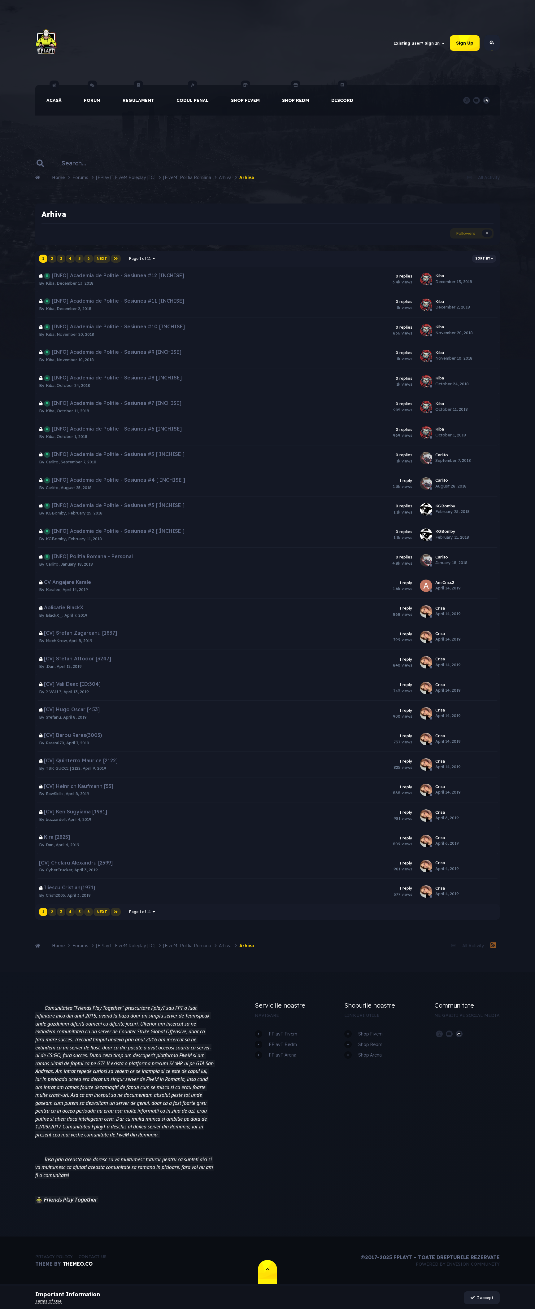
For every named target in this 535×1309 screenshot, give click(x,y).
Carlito (52, 461)
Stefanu (53, 717)
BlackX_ (54, 615)
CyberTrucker (59, 869)
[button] (39, 1200)
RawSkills (54, 793)
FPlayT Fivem (283, 1034)
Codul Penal (192, 100)
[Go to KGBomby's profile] (426, 509)
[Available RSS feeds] (493, 945)
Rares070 (55, 742)
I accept (484, 1297)
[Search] (40, 163)
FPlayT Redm (283, 1044)
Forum (92, 100)
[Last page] (116, 259)
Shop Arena (370, 1055)
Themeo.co (78, 1264)
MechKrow (56, 640)
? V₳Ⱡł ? (53, 691)
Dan (50, 844)
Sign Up (464, 43)
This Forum (125, 163)
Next (102, 258)
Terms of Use (48, 1300)
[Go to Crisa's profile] (426, 611)
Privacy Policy (54, 1256)
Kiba (50, 283)
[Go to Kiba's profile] (426, 279)
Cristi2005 (55, 895)
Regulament (138, 100)
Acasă (54, 100)
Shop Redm (295, 100)
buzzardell (56, 819)
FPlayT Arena (282, 1055)
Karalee (53, 589)
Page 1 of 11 (141, 258)
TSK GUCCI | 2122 (63, 768)
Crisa (440, 608)
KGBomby (56, 512)
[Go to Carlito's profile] (426, 458)
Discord (342, 100)
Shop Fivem (245, 100)
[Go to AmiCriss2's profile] (426, 586)
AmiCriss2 (444, 582)
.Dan (50, 666)
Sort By (483, 258)
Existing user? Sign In (418, 43)
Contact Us (93, 1256)
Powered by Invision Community (458, 1264)
